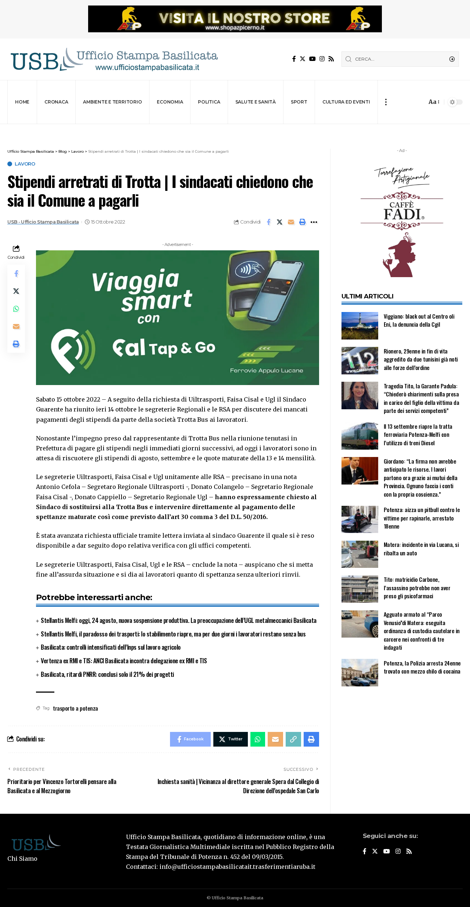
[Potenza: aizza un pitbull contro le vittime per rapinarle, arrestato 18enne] (359, 519)
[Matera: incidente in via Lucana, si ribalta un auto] (359, 554)
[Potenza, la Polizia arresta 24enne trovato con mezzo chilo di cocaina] (359, 672)
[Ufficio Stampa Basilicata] (113, 59)
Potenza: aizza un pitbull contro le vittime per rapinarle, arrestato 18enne (422, 518)
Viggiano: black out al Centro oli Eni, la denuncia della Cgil (419, 320)
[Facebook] (294, 59)
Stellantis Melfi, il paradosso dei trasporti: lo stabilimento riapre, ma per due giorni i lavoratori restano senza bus (173, 633)
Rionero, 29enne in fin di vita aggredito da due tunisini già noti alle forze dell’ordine (421, 359)
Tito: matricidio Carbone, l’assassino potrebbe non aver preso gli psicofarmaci (417, 588)
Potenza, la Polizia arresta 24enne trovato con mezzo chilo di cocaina (422, 667)
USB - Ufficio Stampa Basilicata (43, 222)
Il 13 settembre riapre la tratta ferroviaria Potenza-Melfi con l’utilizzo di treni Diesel (418, 434)
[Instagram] (322, 59)
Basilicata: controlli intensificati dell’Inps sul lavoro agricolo (111, 647)
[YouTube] (312, 59)
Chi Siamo (22, 858)
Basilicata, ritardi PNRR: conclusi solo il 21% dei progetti (107, 674)
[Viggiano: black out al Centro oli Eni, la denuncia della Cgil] (359, 326)
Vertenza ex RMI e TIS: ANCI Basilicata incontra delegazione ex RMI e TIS (124, 660)
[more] (385, 102)
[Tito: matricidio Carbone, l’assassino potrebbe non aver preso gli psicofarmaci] (359, 589)
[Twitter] (302, 59)
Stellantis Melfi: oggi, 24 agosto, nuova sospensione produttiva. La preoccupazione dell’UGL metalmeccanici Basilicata (179, 620)
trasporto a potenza (75, 708)
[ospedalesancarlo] (235, 129)
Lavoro (25, 164)
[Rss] (331, 59)
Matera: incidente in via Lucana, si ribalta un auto (421, 549)
